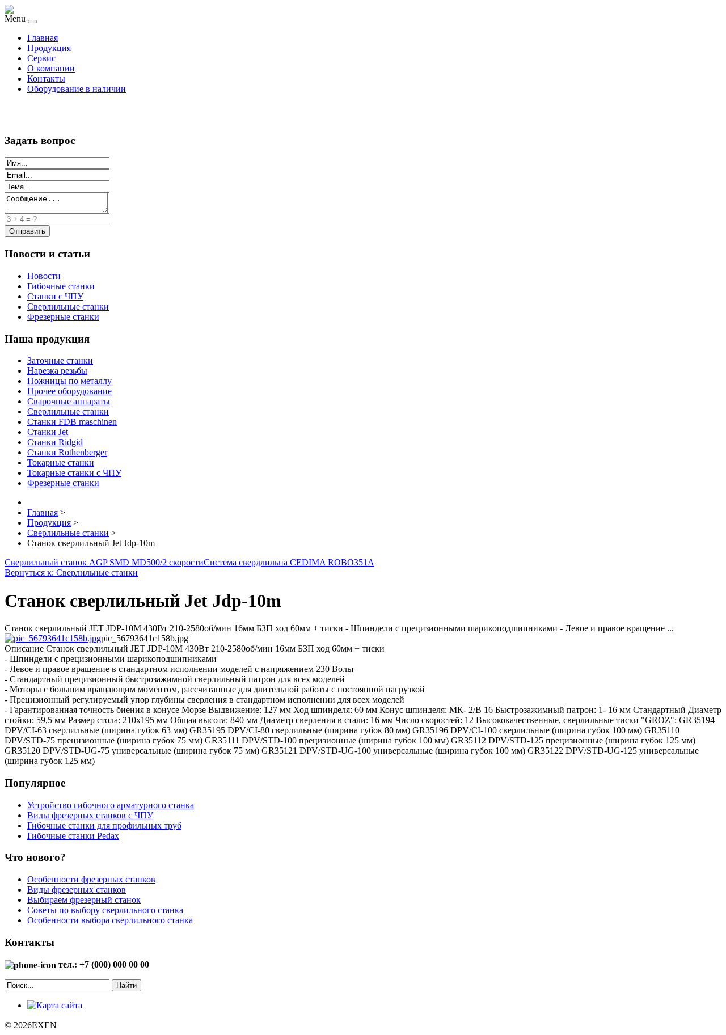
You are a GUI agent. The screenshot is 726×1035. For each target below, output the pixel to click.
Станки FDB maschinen (72, 421)
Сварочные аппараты (68, 401)
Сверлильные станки (68, 306)
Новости (44, 276)
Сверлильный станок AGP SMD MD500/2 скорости (104, 562)
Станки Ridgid (55, 442)
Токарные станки (60, 462)
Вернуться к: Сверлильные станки (71, 572)
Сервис (41, 58)
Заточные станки (60, 360)
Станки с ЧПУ (55, 296)
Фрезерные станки (63, 317)
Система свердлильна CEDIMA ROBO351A (289, 562)
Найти (126, 985)
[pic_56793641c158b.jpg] (53, 638)
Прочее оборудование (69, 391)
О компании (51, 68)
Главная (42, 38)
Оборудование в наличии (76, 89)
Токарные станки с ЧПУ (74, 473)
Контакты (46, 78)
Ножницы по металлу (69, 381)
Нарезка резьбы (57, 370)
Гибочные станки (61, 286)
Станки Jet (47, 432)
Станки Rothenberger (67, 452)
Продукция (49, 48)
